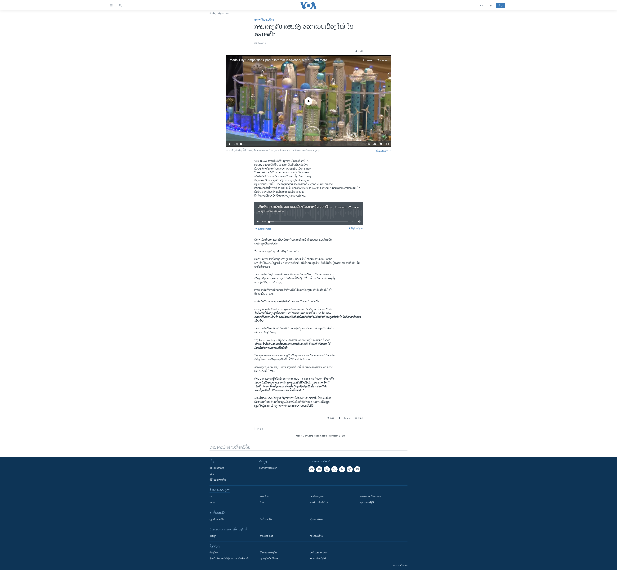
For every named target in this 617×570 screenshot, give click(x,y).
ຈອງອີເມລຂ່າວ (316, 536)
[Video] (491, 5)
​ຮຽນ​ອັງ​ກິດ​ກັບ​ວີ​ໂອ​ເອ (269, 558)
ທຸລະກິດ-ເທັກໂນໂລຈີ (319, 502)
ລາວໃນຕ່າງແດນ (317, 496)
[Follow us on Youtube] (319, 469)
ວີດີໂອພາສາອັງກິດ (218, 480)
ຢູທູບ (212, 474)
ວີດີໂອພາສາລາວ (217, 468)
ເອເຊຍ (212, 502)
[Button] (359, 51)
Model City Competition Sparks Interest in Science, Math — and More (278, 60)
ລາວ (212, 496)
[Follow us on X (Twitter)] (334, 469)
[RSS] (342, 469)
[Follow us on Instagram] (327, 469)
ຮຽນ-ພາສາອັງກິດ (367, 502)
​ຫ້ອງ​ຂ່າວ (214, 552)
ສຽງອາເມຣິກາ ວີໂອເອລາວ (272, 211)
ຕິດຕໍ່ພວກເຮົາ (266, 519)
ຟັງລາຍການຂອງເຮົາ (268, 468)
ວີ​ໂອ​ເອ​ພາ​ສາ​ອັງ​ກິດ (268, 552)
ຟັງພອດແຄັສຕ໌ (316, 519)
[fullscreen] (387, 144)
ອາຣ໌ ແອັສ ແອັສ (266, 536)
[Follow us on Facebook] (311, 469)
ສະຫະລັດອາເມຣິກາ (264, 20)
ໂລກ (262, 502)
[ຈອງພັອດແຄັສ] (357, 469)
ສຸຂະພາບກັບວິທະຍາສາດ (371, 496)
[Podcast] (350, 469)
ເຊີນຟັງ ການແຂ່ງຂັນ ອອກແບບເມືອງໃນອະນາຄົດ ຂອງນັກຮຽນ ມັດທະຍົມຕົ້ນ (305, 207)
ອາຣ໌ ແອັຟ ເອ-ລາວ (318, 552)
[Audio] (481, 5)
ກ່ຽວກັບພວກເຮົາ (217, 519)
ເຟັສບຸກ (213, 536)
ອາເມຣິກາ (264, 496)
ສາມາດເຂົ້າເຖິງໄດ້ (318, 558)
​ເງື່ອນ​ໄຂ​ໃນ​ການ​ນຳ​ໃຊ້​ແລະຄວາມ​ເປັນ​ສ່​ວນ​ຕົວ (229, 558)
